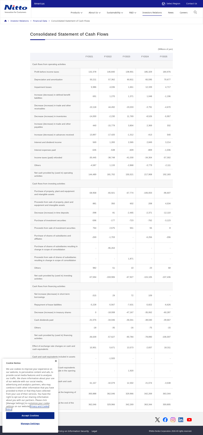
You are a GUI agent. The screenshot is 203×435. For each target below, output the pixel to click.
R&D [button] (131, 12)
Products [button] (75, 12)
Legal (94, 431)
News (171, 12)
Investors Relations (152, 12)
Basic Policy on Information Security (70, 431)
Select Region (173, 3)
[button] (195, 12)
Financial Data (40, 20)
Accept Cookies (30, 415)
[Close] (56, 361)
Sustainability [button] (113, 12)
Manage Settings (30, 423)
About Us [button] (93, 12)
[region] (30, 396)
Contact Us (191, 3)
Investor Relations (20, 20)
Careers (184, 12)
